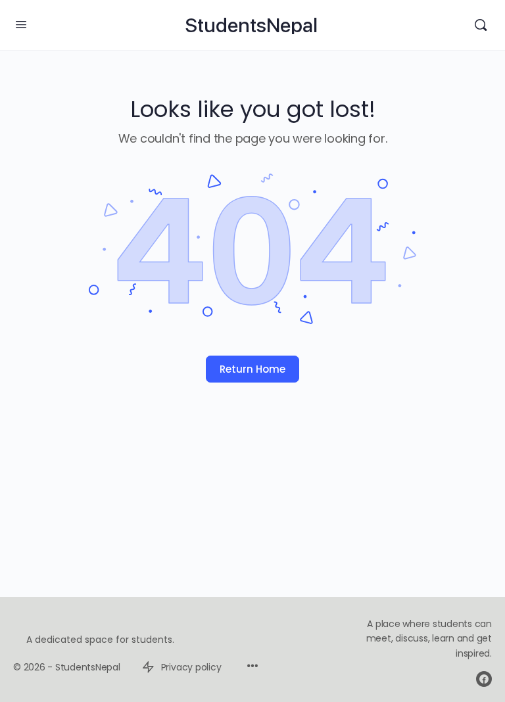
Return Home (252, 369)
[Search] (481, 25)
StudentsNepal (251, 25)
